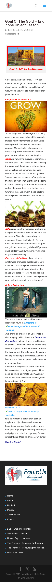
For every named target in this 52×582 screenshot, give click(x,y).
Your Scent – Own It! (17, 533)
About (10, 500)
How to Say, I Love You (18, 538)
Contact (11, 505)
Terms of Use (13, 514)
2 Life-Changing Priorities (19, 529)
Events (10, 519)
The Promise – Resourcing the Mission (25, 547)
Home (10, 495)
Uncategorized (12, 34)
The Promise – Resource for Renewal (25, 543)
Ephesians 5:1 (30, 323)
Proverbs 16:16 (12, 407)
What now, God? (15, 552)
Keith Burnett (13, 30)
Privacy (10, 510)
